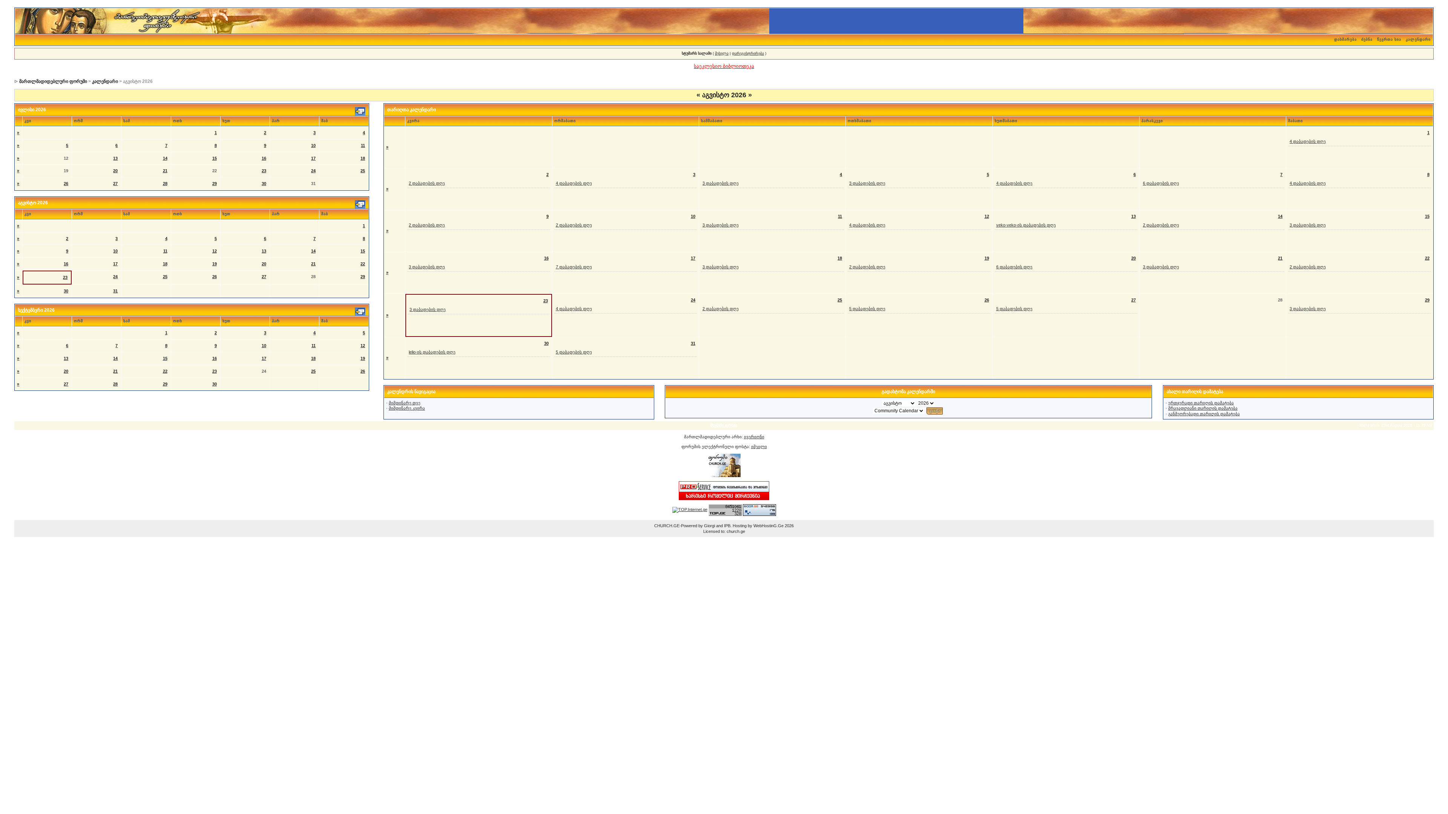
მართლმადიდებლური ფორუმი (53, 81)
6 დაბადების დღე (1161, 183)
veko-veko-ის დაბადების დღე (1026, 225)
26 (66, 183)
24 (313, 170)
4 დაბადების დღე (1308, 141)
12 (214, 251)
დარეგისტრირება (748, 53)
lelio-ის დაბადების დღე (432, 352)
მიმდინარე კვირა (407, 408)
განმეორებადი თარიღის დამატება (1204, 414)
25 (362, 170)
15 (214, 158)
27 (115, 183)
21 (165, 170)
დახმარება (1345, 39)
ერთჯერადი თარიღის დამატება (1201, 403)
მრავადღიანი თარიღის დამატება (1203, 408)
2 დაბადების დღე (427, 183)
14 (165, 158)
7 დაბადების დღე (574, 267)
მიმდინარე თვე (404, 403)
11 (363, 145)
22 (362, 264)
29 (214, 183)
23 (264, 170)
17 (313, 158)
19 (214, 264)
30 (264, 183)
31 (115, 291)
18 (362, 158)
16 (264, 158)
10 (313, 145)
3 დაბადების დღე (721, 183)
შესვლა (722, 53)
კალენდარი (1418, 39)
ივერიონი (754, 437)
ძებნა (1367, 39)
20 (115, 170)
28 (165, 183)
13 (115, 158)
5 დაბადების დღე (867, 308)
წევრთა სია (1389, 39)
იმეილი (759, 446)
